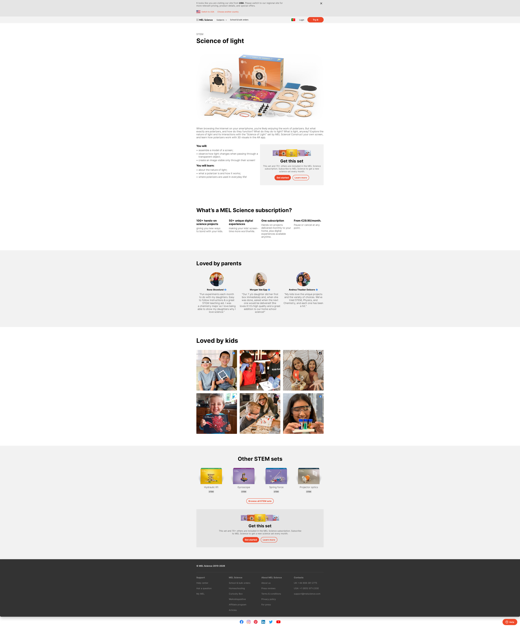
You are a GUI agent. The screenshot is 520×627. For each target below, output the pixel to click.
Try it (315, 19)
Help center (202, 583)
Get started (283, 177)
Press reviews (268, 588)
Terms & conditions (271, 593)
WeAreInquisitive (237, 599)
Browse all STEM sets (260, 501)
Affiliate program (237, 604)
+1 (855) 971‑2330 (309, 588)
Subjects (220, 20)
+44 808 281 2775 (307, 583)
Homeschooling (237, 588)
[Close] (321, 3)
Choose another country (228, 12)
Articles (233, 610)
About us (266, 583)
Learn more (301, 177)
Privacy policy (268, 599)
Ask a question (204, 588)
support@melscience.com (307, 593)
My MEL (200, 593)
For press (266, 604)
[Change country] (293, 19)
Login (301, 20)
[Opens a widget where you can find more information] (509, 622)
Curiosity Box (236, 593)
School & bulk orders (239, 20)
